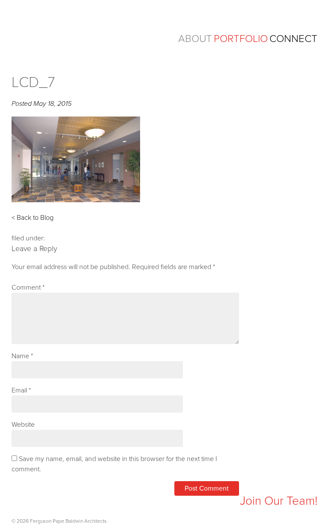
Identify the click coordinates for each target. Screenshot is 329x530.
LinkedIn (52, 502)
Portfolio (241, 39)
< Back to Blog (33, 217)
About (195, 39)
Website (23, 424)
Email (21, 390)
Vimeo (69, 502)
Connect (293, 39)
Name (22, 356)
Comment (28, 287)
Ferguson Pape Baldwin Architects (78, 33)
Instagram (18, 502)
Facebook (35, 502)
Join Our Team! (278, 501)
